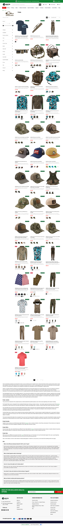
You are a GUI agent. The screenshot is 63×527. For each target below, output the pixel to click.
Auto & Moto (54, 7)
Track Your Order (35, 500)
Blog (59, 7)
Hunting (8, 7)
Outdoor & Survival (22, 7)
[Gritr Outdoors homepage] (6, 4)
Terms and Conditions (56, 510)
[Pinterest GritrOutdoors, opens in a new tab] (6, 510)
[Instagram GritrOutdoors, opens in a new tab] (4, 510)
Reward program (53, 503)
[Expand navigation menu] (10, 7)
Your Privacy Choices (35, 524)
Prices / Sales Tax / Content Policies (38, 502)
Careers (18, 507)
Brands (51, 514)
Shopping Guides (20, 509)
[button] (47, 17)
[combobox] (25, 4)
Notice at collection (25, 524)
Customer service (53, 502)
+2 (58, 66)
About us (18, 500)
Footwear (41, 7)
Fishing (12, 7)
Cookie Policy (56, 509)
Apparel (37, 7)
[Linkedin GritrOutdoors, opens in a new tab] (8, 510)
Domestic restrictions (54, 500)
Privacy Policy (56, 507)
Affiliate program (19, 503)
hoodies (26, 423)
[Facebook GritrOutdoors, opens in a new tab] (2, 510)
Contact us (18, 502)
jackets (58, 404)
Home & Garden (48, 7)
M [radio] (15, 41)
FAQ (33, 508)
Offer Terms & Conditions (54, 505)
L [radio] (32, 320)
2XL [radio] (21, 296)
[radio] (16, 65)
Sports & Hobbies (31, 7)
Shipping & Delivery (35, 503)
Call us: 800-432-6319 (6, 501)
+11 (28, 295)
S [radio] (15, 349)
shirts (32, 429)
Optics (16, 7)
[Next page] (43, 380)
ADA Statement (53, 512)
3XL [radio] (38, 296)
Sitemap (18, 505)
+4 (58, 167)
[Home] (3, 10)
